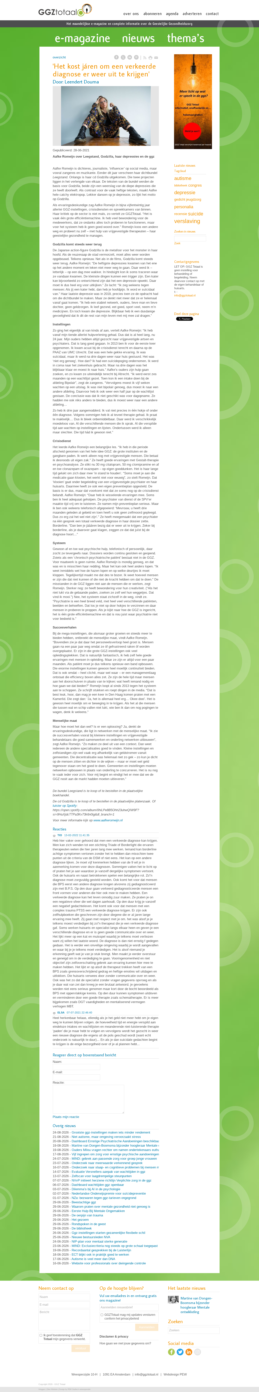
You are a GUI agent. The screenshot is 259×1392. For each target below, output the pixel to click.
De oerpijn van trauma (87, 1215)
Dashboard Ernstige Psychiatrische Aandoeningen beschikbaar (116, 1141)
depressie (184, 192)
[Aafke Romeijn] (106, 116)
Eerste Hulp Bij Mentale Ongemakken (98, 1211)
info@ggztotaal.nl (184, 295)
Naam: (57, 1062)
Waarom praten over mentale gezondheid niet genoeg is (111, 1206)
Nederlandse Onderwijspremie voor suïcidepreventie (109, 1193)
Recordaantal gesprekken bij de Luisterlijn (101, 1250)
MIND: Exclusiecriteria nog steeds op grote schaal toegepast (115, 1246)
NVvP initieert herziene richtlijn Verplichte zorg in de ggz (111, 1180)
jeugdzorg (193, 199)
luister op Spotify (65, 806)
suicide (195, 213)
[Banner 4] (193, 102)
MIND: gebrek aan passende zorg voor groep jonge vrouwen (114, 1158)
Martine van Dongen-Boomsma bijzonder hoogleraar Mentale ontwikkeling (124, 1145)
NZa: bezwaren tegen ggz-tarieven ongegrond (104, 1198)
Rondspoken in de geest (89, 1224)
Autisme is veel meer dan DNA (93, 1259)
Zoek (177, 243)
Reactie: (58, 1082)
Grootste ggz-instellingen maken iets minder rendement (111, 1132)
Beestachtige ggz (84, 1202)
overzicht (59, 57)
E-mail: (58, 1072)
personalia (183, 206)
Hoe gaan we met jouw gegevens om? (125, 1343)
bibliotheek (180, 185)
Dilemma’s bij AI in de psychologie (96, 1189)
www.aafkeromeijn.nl (108, 820)
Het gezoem (80, 1220)
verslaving (187, 221)
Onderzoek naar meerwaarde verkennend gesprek (107, 1163)
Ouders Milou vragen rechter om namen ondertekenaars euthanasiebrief (122, 1150)
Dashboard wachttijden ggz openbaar (98, 1185)
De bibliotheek (82, 1228)
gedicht (179, 199)
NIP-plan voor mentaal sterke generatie (99, 1241)
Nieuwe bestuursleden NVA (91, 1237)
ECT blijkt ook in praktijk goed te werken (100, 1254)
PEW (183, 1374)
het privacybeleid (127, 1318)
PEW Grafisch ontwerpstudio (79, 1389)
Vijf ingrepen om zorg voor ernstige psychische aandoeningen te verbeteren (125, 1154)
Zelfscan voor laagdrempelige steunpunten (102, 1176)
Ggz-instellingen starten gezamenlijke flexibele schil (108, 1233)
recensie (180, 214)
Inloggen (41, 1389)
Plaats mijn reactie (66, 1117)
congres (195, 185)
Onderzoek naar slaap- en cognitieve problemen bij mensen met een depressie (127, 1167)
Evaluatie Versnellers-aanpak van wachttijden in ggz (108, 1172)
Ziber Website (52, 1389)
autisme (182, 178)
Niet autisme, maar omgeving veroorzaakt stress (106, 1137)
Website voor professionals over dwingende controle (109, 1263)
